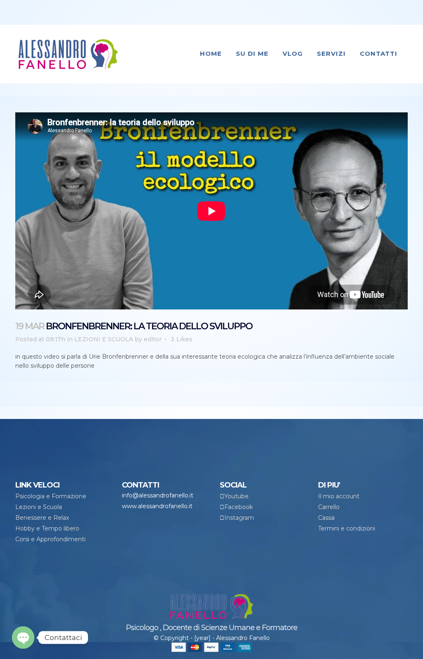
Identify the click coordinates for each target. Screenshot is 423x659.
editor (153, 339)
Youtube (236, 496)
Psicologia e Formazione (50, 496)
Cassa (326, 517)
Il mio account (338, 496)
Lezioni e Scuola (38, 507)
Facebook (238, 507)
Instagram (239, 517)
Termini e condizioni (346, 528)
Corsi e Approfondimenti (50, 539)
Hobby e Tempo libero (47, 528)
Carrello (329, 507)
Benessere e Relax (42, 517)
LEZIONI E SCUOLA (103, 339)
